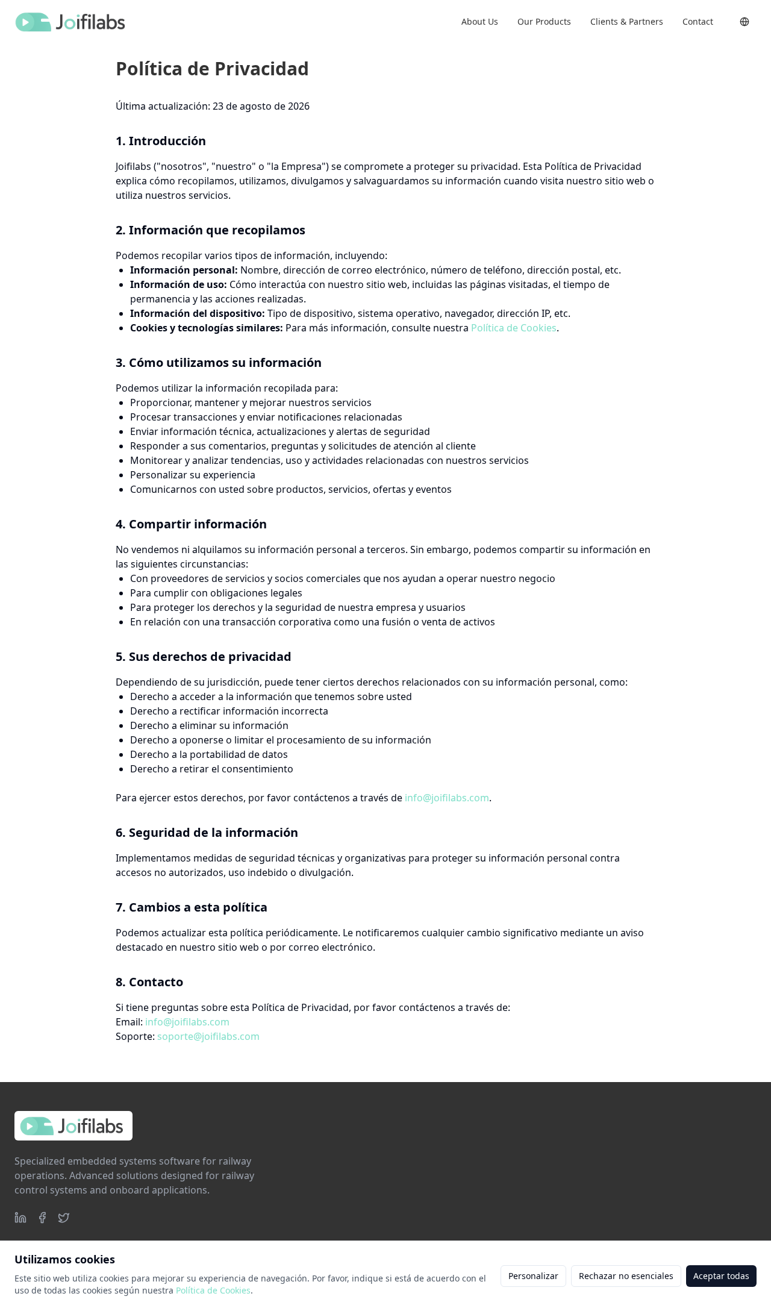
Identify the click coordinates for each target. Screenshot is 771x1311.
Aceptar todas (721, 1275)
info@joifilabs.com (447, 797)
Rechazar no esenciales (626, 1275)
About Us (479, 21)
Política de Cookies (514, 327)
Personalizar (533, 1275)
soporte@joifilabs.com (208, 1036)
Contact (697, 21)
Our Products (544, 21)
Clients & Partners (626, 21)
